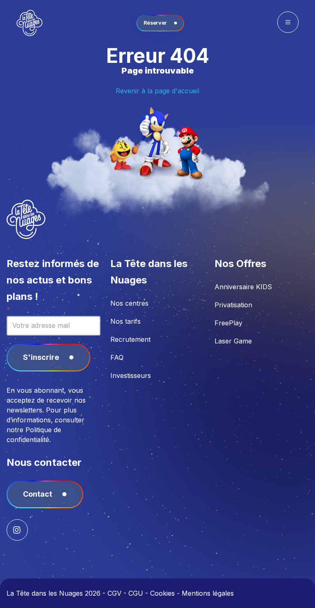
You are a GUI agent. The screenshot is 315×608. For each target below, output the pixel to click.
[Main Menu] (288, 22)
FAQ (116, 357)
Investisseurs (130, 375)
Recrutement (130, 339)
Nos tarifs (125, 321)
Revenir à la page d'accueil (157, 91)
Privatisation (233, 305)
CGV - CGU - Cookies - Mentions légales (170, 593)
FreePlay (228, 323)
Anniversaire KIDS (243, 287)
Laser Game (233, 341)
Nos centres (129, 303)
